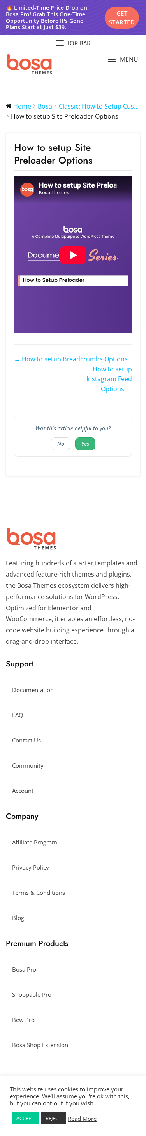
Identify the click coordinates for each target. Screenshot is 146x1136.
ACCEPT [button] (25, 1118)
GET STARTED (122, 17)
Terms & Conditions (38, 892)
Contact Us (26, 740)
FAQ (17, 715)
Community (28, 765)
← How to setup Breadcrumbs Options (71, 359)
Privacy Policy (30, 867)
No (60, 443)
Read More (82, 1118)
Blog (18, 918)
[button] (122, 59)
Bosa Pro (24, 969)
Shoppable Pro (31, 994)
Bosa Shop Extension (40, 1045)
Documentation (33, 690)
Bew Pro (23, 1020)
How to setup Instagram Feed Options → (109, 379)
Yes (85, 443)
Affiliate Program (34, 842)
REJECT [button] (53, 1118)
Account (22, 790)
